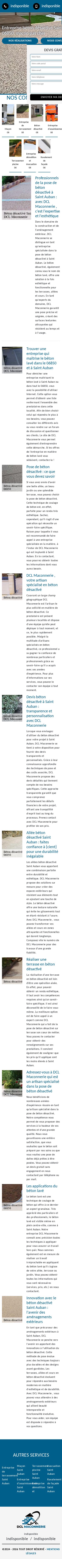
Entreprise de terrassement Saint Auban (8, 1476)
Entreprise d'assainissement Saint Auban (23, 1485)
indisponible (20, 6)
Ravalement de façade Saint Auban (53, 1485)
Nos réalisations (20, 41)
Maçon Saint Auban (21, 1470)
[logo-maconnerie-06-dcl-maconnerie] (31, 1519)
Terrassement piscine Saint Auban (38, 1472)
